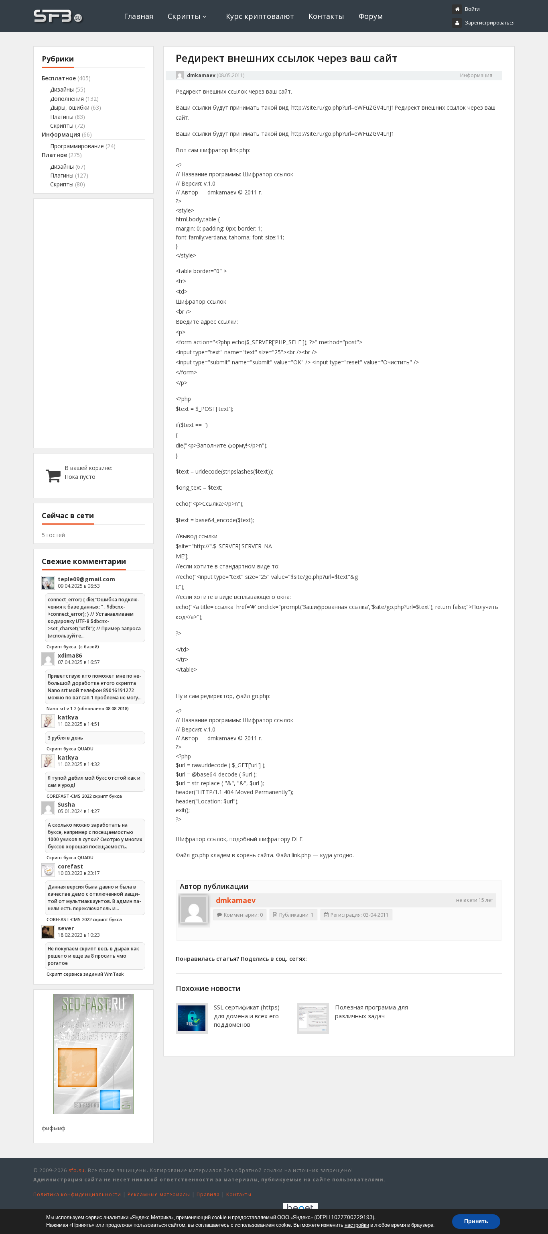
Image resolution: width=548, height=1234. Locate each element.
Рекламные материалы (159, 1194)
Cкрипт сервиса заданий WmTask (85, 974)
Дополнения (67, 98)
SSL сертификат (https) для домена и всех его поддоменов (247, 1016)
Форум (371, 16)
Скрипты (184, 16)
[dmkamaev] (194, 909)
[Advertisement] (93, 323)
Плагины (61, 117)
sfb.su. (77, 1170)
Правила (208, 1194)
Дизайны (62, 89)
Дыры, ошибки (69, 107)
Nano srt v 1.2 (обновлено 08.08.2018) (88, 708)
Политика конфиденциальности (77, 1194)
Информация (476, 75)
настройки (357, 1225)
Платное (54, 155)
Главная (138, 16)
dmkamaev (201, 75)
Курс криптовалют (260, 16)
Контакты (326, 16)
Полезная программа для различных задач (371, 1011)
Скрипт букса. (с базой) (73, 647)
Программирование (77, 146)
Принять (476, 1221)
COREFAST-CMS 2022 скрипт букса (84, 796)
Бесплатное (59, 78)
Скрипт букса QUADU (70, 749)
